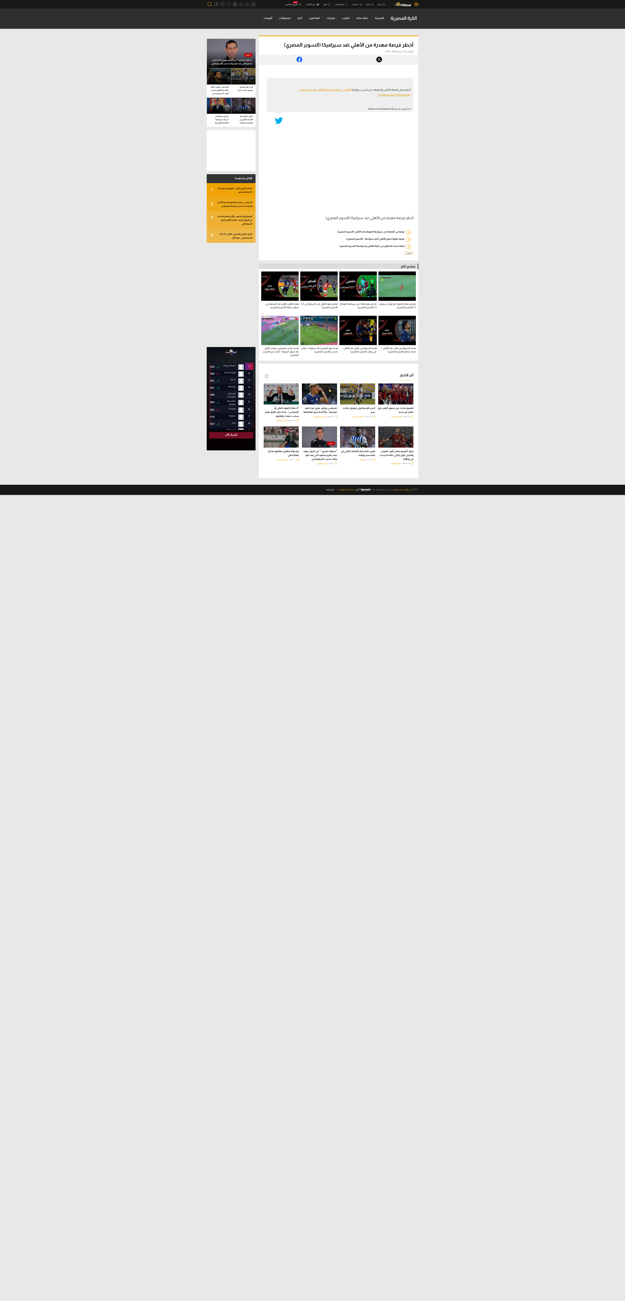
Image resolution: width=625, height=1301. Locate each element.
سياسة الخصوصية (347, 489)
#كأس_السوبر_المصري (311, 89)
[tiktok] (247, 4)
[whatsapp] (253, 4)
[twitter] (223, 4)
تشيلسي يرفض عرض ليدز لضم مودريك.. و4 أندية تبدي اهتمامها (320, 410)
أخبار (368, 4)
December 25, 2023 (374, 109)
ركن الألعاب (311, 4)
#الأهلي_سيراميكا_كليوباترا (338, 89)
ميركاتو (363, 459)
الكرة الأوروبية (396, 416)
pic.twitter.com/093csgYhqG (394, 95)
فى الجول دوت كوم (403, 489)
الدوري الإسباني (282, 459)
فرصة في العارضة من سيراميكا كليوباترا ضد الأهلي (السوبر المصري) (371, 231)
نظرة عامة (362, 18)
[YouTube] (241, 4)
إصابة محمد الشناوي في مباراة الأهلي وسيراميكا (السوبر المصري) (371, 246)
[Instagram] (235, 4)
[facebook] (216, 4)
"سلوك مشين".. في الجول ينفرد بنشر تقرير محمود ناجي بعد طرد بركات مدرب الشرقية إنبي (320, 455)
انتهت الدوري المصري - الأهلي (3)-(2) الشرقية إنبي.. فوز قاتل (231, 236)
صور (325, 4)
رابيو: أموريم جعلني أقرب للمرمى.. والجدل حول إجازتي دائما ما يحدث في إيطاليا (396, 455)
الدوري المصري (291, 4)
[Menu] (415, 4)
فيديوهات (339, 4)
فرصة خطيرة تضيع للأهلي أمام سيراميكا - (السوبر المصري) (375, 238)
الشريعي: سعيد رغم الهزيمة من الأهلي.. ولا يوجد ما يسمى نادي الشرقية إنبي (231, 204)
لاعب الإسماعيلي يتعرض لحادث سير (359, 410)
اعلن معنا (330, 489)
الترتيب (345, 18)
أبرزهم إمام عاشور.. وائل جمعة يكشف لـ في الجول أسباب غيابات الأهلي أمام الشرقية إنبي (231, 220)
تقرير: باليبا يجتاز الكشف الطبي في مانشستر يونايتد (358, 453)
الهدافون (314, 18)
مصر (380, 4)
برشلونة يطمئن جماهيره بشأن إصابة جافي (283, 453)
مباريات (355, 4)
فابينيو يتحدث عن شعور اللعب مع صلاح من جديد (395, 410)
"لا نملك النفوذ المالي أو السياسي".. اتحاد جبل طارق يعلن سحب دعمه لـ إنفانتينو (282, 412)
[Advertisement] (231, 295)
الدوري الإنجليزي (319, 416)
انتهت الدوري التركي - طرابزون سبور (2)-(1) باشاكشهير (231, 190)
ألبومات (268, 18)
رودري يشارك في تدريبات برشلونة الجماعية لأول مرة (222, 119)
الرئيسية (379, 18)
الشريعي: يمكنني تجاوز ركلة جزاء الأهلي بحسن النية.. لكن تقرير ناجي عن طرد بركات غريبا (220, 91)
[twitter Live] (229, 4)
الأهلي (409, 253)
